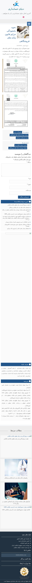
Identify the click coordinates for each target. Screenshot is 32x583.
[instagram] (18, 17)
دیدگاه (29, 162)
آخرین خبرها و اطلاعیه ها (21, 145)
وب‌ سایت (28, 190)
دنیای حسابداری (16, 9)
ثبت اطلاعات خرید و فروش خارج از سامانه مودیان (17, 222)
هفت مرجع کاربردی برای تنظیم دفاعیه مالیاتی (18, 205)
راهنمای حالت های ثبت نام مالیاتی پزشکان (19, 207)
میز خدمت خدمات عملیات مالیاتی (21, 547)
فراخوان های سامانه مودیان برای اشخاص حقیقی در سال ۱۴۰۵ (15, 210)
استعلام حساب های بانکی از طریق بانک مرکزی (18, 228)
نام (29, 178)
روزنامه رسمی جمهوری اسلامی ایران (20, 545)
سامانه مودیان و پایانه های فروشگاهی (19, 135)
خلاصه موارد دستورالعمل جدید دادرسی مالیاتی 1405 (16, 214)
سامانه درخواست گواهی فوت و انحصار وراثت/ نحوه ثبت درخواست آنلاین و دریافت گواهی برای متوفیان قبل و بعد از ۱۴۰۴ (16, 218)
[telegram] (21, 17)
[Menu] (29, 24)
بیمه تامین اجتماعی (24, 543)
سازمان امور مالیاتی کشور (23, 538)
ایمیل (29, 184)
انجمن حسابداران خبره (24, 541)
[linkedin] (16, 17)
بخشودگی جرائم (18, 132)
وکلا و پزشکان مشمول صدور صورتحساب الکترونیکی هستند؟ (17, 225)
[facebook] (8, 17)
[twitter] (11, 17)
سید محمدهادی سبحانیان (22, 138)
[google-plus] (13, 17)
